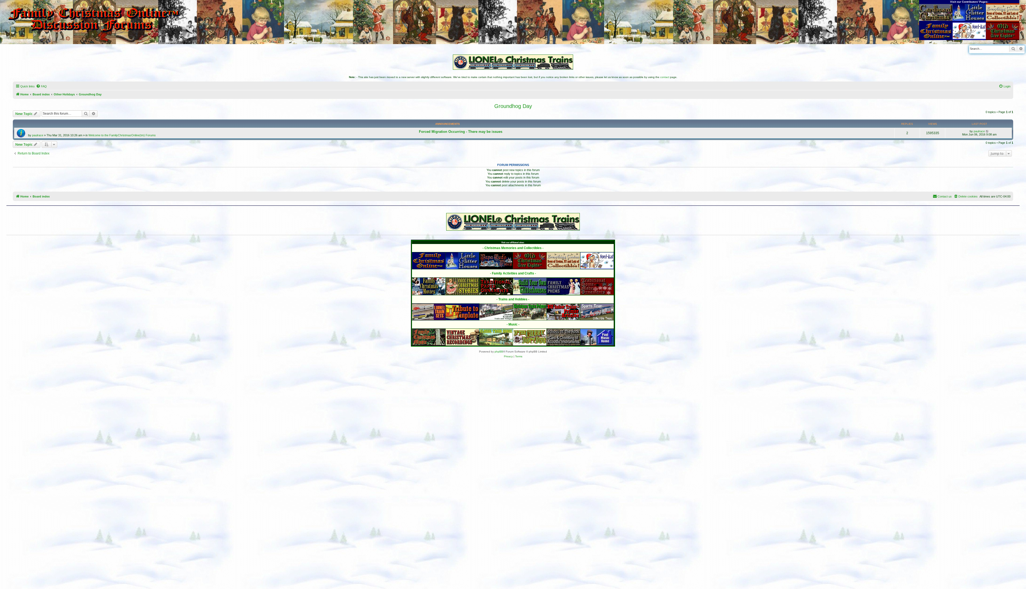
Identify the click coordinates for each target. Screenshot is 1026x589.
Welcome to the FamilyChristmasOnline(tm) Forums (122, 135)
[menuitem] (41, 86)
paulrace (37, 135)
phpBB (499, 351)
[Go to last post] (987, 131)
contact (664, 77)
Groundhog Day (513, 106)
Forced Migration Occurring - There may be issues (460, 132)
